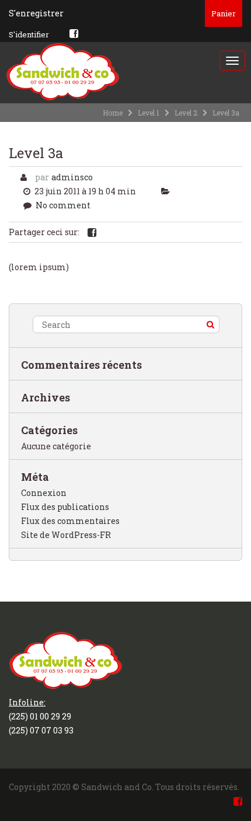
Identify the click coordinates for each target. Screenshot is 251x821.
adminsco (72, 177)
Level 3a (36, 153)
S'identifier (29, 34)
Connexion (44, 492)
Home (113, 112)
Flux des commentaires (70, 520)
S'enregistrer (36, 13)
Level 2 (186, 112)
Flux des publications (65, 506)
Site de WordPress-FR (66, 534)
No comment (63, 205)
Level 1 (148, 112)
